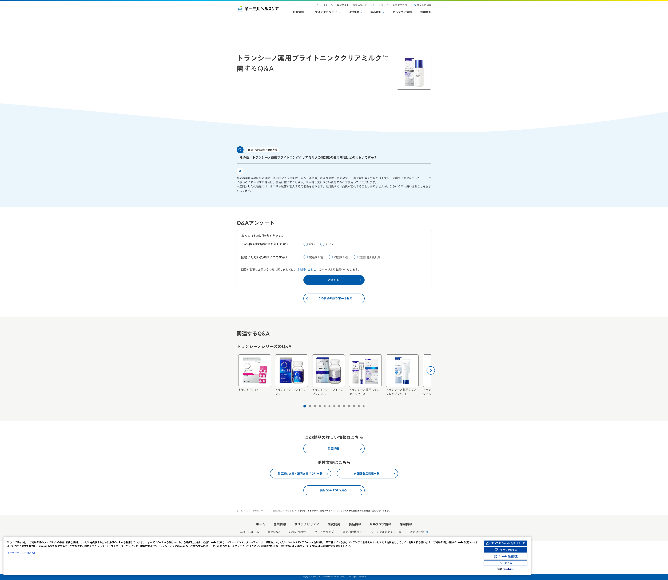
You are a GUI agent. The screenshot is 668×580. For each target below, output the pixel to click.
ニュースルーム (324, 5)
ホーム (240, 511)
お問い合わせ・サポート (257, 511)
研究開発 (353, 12)
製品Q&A (277, 511)
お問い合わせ (359, 5)
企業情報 (298, 12)
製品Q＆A (342, 5)
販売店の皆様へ (400, 5)
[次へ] (431, 370)
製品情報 (375, 12)
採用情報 (425, 12)
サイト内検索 (424, 5)
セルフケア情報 (402, 12)
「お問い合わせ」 (308, 269)
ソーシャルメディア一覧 (386, 531)
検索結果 (289, 511)
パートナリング (379, 5)
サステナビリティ (326, 12)
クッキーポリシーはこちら (21, 552)
